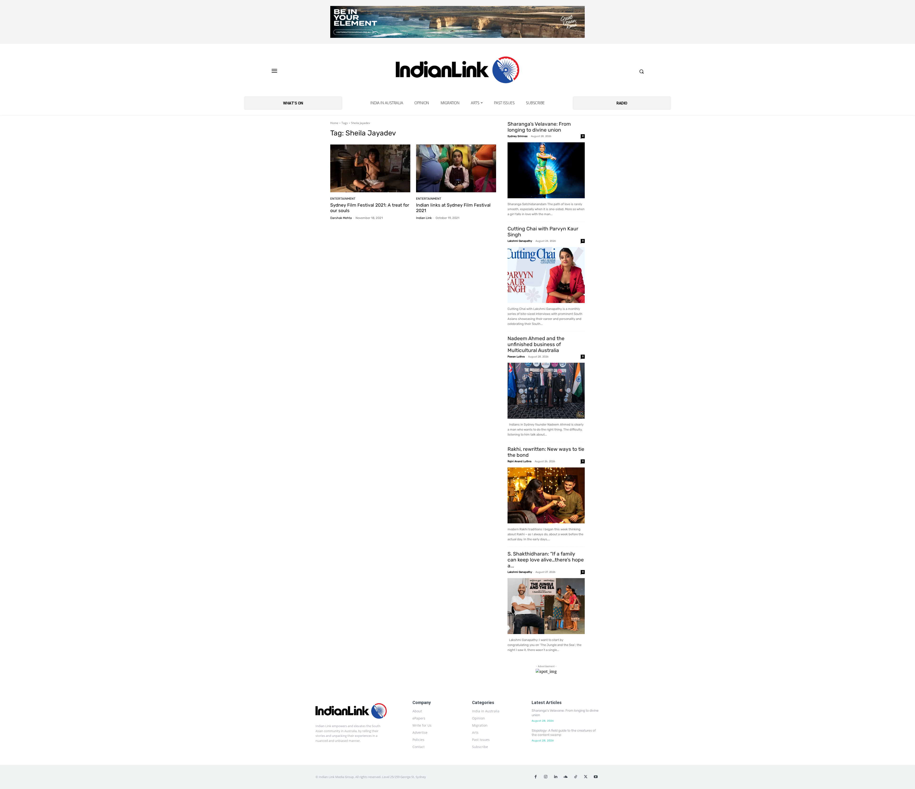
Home (334, 123)
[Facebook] (535, 777)
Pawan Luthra (516, 356)
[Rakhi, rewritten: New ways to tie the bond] (546, 495)
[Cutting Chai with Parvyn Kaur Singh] (546, 275)
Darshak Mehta (341, 218)
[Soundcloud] (565, 777)
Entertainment (343, 198)
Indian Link (424, 218)
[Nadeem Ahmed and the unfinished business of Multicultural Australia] (546, 391)
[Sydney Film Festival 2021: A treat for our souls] (370, 168)
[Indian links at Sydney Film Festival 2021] (456, 168)
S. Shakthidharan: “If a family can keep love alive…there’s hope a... (546, 560)
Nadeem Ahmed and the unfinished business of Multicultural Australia (536, 344)
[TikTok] (576, 777)
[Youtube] (596, 777)
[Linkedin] (555, 777)
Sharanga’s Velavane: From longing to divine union (539, 127)
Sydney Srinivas (518, 136)
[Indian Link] (457, 71)
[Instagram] (545, 777)
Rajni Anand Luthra (519, 461)
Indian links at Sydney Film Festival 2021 (453, 207)
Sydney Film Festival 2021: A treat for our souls (369, 207)
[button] (641, 71)
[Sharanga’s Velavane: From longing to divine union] (546, 170)
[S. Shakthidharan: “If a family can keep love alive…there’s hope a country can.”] (546, 606)
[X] (586, 777)
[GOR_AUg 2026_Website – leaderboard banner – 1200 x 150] (457, 22)
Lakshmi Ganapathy (520, 241)
